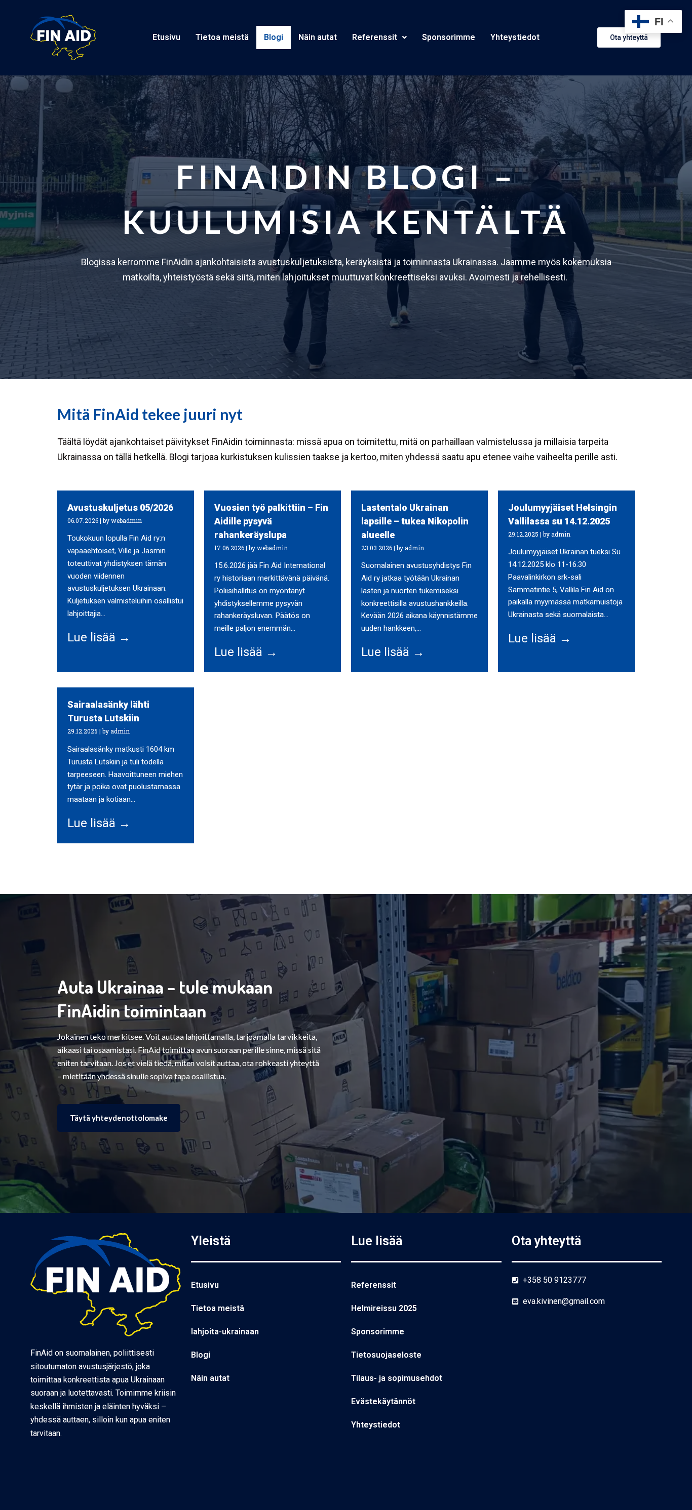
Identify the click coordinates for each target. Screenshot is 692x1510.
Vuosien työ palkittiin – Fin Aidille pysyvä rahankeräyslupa (271, 521)
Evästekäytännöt (383, 1401)
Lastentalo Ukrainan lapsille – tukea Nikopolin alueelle (415, 521)
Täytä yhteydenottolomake (119, 1117)
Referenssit (374, 37)
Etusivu (166, 37)
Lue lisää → (99, 637)
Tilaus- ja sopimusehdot (396, 1378)
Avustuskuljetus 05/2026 (120, 507)
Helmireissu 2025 (384, 1308)
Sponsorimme (448, 37)
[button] (379, 37)
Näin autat (317, 37)
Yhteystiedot (515, 37)
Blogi (273, 37)
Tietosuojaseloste (386, 1355)
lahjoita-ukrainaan (225, 1331)
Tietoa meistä (222, 37)
